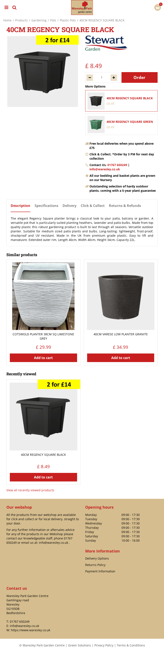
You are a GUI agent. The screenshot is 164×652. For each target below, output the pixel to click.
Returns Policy (95, 565)
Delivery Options (97, 558)
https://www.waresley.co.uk (30, 630)
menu (6, 7)
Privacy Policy (103, 645)
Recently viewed (21, 373)
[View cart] (157, 7)
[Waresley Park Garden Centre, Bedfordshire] (82, 7)
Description (20, 205)
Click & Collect (93, 205)
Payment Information (100, 571)
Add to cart (43, 357)
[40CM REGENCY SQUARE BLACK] (42, 71)
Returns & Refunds (125, 205)
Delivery (69, 205)
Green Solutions (79, 645)
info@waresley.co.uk (104, 169)
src (14, 7)
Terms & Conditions (131, 645)
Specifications (46, 205)
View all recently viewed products (30, 490)
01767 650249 (117, 165)
